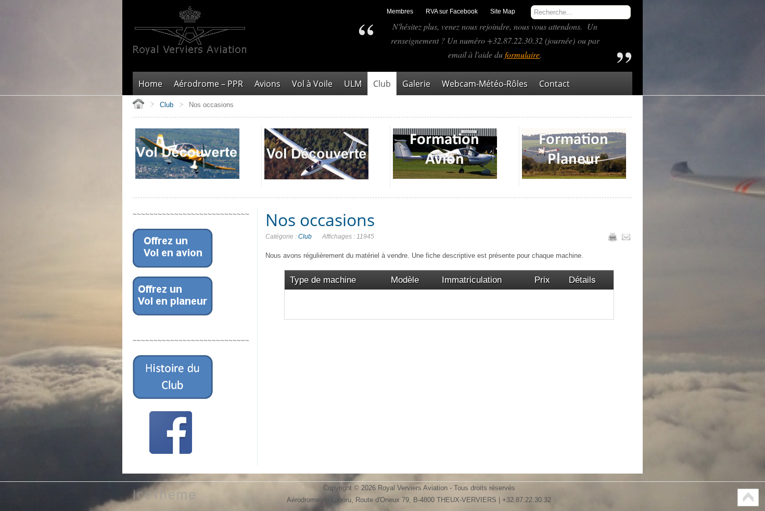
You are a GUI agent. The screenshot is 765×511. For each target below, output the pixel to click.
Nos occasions (320, 219)
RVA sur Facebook (452, 11)
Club (305, 236)
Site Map (502, 11)
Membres (400, 11)
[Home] (138, 103)
